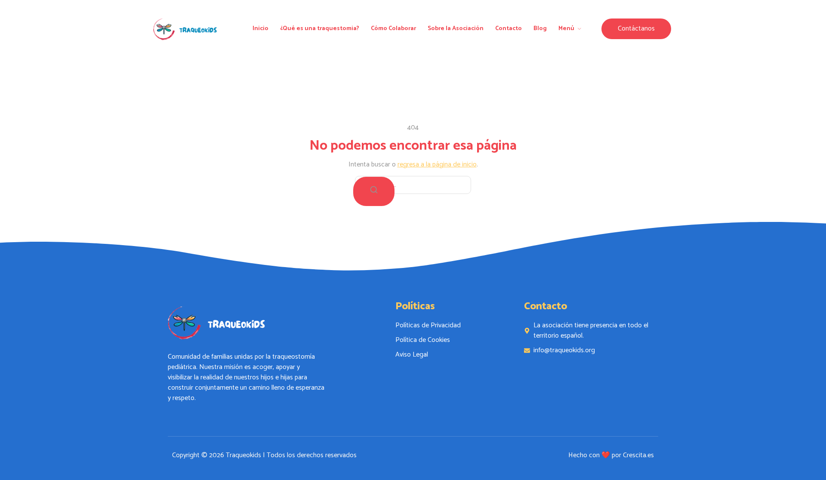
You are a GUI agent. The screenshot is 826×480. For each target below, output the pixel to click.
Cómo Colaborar (393, 29)
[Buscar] (374, 191)
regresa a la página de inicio (437, 164)
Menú (566, 29)
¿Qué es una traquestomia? (319, 29)
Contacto (508, 29)
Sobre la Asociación (456, 29)
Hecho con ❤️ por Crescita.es (611, 455)
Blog (540, 29)
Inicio (260, 29)
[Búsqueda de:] (413, 185)
